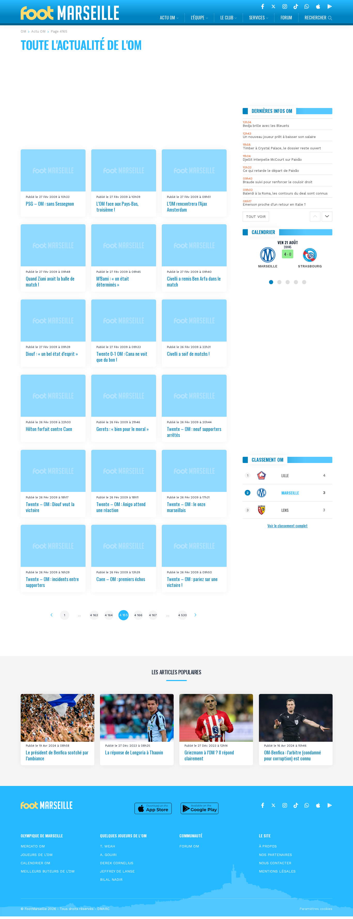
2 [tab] (279, 282)
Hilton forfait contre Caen (49, 429)
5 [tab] (304, 282)
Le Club (226, 17)
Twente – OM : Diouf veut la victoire (50, 507)
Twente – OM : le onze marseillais (186, 507)
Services (257, 17)
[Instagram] (284, 6)
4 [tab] (296, 282)
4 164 (109, 615)
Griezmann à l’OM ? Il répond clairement (209, 755)
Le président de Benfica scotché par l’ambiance (57, 755)
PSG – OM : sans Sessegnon (50, 203)
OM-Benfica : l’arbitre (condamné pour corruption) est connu (292, 755)
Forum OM (189, 846)
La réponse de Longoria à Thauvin (134, 752)
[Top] (339, 907)
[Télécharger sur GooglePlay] (329, 6)
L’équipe (197, 17)
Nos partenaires (275, 855)
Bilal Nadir (111, 879)
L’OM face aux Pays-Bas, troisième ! (117, 206)
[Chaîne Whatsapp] (306, 6)
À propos (268, 846)
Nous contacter (275, 863)
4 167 (153, 615)
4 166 (138, 615)
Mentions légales (277, 871)
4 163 (94, 615)
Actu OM (167, 17)
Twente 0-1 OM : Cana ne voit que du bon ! (121, 356)
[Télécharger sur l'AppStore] (318, 6)
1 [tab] (271, 282)
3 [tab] (288, 282)
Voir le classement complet (287, 525)
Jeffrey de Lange (117, 871)
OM (23, 31)
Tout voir (256, 216)
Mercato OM (33, 846)
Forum (286, 17)
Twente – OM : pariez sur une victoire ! (192, 582)
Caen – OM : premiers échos (120, 579)
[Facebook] (262, 6)
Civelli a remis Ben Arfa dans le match (194, 281)
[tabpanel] (288, 257)
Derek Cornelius (116, 863)
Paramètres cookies (316, 909)
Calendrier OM (35, 863)
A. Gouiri (108, 855)
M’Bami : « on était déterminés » (112, 281)
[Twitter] (273, 6)
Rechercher (315, 17)
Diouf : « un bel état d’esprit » (52, 353)
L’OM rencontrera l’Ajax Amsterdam (187, 206)
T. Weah (107, 846)
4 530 (182, 615)
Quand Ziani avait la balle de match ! (50, 281)
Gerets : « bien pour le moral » (122, 429)
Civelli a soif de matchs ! (188, 353)
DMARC (103, 909)
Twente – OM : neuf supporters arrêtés (194, 432)
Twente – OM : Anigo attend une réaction (120, 507)
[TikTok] (296, 6)
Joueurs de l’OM (36, 855)
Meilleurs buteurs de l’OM (47, 871)
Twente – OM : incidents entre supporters (52, 582)
